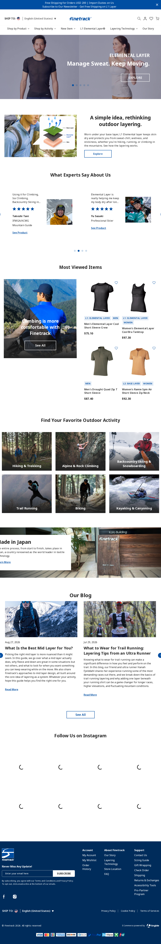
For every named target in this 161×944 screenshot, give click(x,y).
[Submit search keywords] (139, 19)
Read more (11, 689)
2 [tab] (77, 85)
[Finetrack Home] (80, 18)
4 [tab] (84, 85)
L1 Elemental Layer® (92, 28)
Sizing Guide (141, 860)
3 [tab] (80, 85)
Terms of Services (149, 910)
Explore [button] (98, 154)
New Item (66, 28)
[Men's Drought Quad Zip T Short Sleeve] (101, 361)
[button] (145, 19)
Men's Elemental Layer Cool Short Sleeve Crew (101, 325)
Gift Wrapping (142, 865)
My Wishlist (89, 860)
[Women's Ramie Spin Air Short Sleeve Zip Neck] (139, 361)
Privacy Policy (66, 880)
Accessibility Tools (145, 885)
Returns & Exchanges (146, 880)
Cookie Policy (128, 910)
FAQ (106, 874)
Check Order (141, 870)
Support (139, 850)
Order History (86, 867)
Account (87, 850)
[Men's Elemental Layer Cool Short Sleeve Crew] (101, 296)
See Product (20, 237)
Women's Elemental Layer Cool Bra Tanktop (138, 330)
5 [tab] (88, 85)
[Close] (157, 5)
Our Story (148, 28)
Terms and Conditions (45, 880)
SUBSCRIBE (64, 873)
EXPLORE (135, 77)
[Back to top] (153, 925)
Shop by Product (16, 28)
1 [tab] (73, 85)
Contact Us (140, 855)
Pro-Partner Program (141, 892)
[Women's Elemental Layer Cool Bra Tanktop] (139, 296)
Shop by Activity (43, 28)
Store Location (112, 869)
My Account (89, 855)
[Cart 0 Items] (157, 19)
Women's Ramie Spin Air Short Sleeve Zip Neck (137, 391)
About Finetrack (114, 850)
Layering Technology (122, 28)
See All (40, 345)
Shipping (139, 875)
